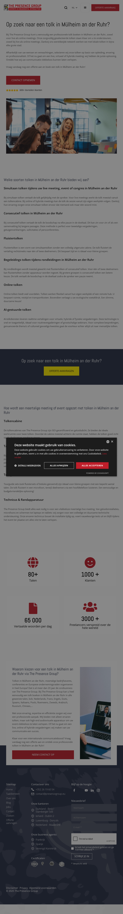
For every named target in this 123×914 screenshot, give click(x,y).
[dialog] (61, 457)
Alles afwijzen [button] (59, 465)
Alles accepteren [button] (92, 465)
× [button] (112, 441)
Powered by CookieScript (97, 473)
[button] (27, 465)
